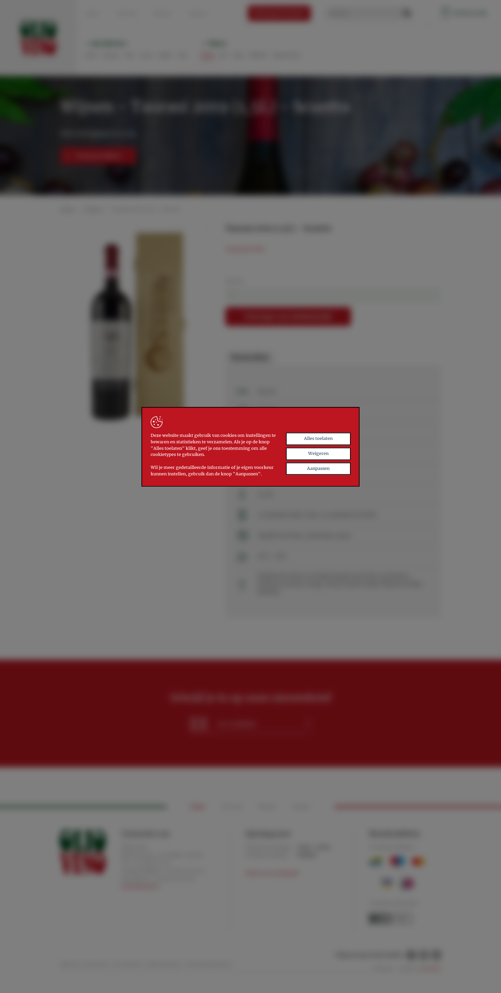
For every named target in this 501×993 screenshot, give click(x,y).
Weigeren (318, 453)
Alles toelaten (318, 438)
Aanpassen (318, 468)
